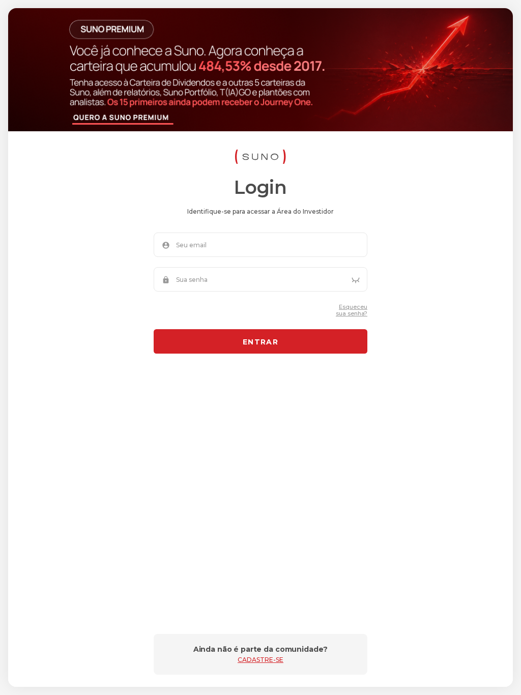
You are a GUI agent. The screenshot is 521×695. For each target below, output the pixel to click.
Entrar (260, 341)
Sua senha (192, 279)
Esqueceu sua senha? (351, 310)
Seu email (191, 245)
